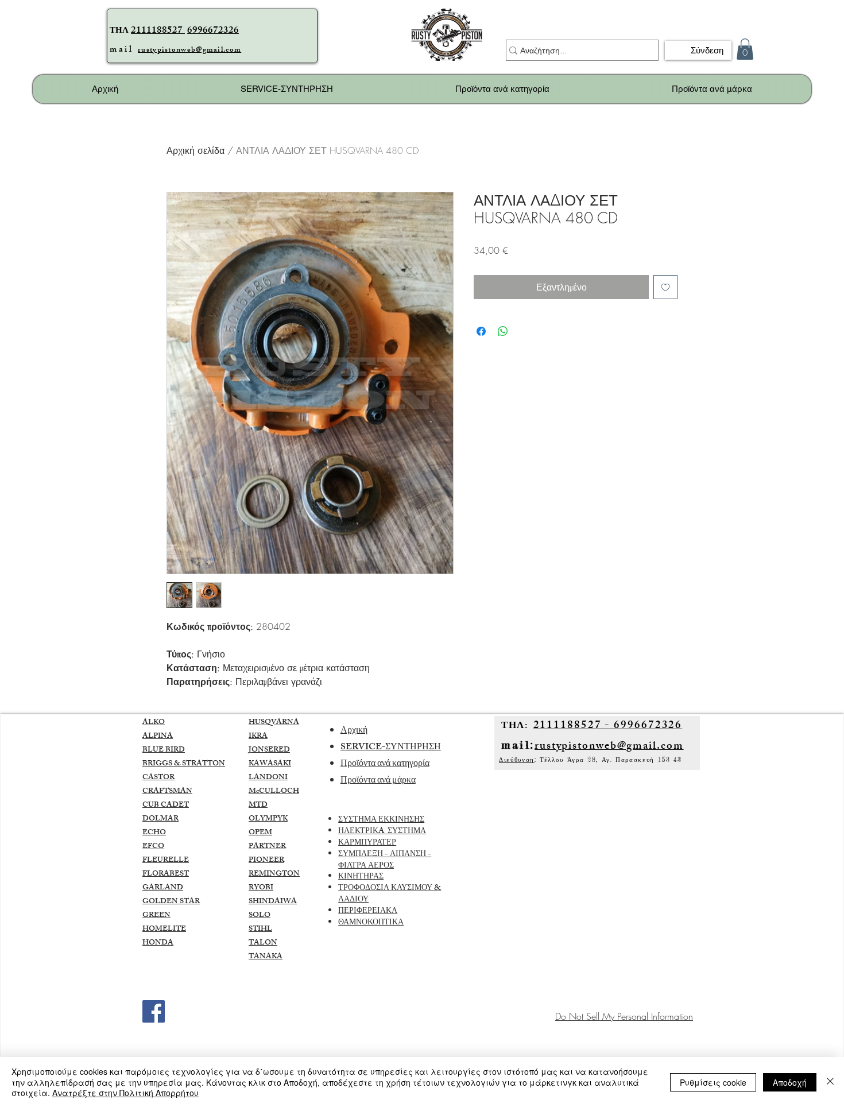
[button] (745, 49)
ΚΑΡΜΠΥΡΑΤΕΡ (367, 843)
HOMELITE (164, 929)
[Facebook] (153, 1011)
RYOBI (261, 888)
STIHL (260, 929)
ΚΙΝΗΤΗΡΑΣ (361, 877)
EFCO (153, 847)
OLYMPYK (268, 819)
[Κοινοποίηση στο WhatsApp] (503, 331)
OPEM (260, 833)
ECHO (154, 833)
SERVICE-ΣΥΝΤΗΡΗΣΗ (390, 748)
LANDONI (268, 778)
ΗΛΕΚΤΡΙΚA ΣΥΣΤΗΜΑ (382, 832)
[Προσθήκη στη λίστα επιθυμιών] (665, 287)
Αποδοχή (790, 1082)
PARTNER (267, 847)
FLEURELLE (165, 861)
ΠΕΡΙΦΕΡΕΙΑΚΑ (367, 911)
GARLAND (162, 888)
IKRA (258, 737)
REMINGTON (274, 874)
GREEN (156, 916)
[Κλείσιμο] (830, 1082)
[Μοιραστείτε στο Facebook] (481, 331)
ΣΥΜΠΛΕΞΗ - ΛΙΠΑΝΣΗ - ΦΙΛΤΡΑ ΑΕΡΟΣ (384, 860)
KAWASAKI (270, 764)
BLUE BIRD (163, 750)
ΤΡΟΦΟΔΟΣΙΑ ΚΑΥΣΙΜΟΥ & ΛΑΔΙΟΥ (389, 894)
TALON (263, 943)
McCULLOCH (274, 792)
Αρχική (353, 731)
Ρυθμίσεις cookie (713, 1082)
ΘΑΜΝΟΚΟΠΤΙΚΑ (371, 923)
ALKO (153, 723)
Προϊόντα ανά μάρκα (378, 781)
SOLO (259, 916)
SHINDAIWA (273, 902)
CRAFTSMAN (167, 792)
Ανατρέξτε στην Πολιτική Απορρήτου (125, 1092)
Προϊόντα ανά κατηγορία (384, 764)
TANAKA (265, 957)
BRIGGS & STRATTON (183, 764)
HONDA (157, 943)
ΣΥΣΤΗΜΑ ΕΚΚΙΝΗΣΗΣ (381, 820)
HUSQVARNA (274, 723)
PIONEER (266, 861)
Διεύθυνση (517, 760)
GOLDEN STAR (171, 902)
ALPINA (157, 737)
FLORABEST (165, 874)
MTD (258, 805)
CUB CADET (165, 805)
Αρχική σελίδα (195, 150)
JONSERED (269, 750)
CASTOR (158, 778)
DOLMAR (160, 819)
